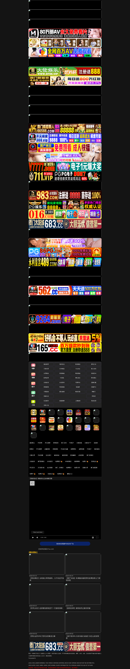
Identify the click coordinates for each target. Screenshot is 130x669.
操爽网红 (73, 449)
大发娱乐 (32, 461)
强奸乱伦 (62, 364)
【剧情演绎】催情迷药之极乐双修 (78, 608)
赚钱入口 (70, 474)
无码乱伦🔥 (94, 461)
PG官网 (40, 443)
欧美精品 (77, 364)
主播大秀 (32, 455)
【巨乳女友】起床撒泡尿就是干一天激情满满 (46, 608)
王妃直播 (40, 455)
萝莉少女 (93, 364)
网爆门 (94, 391)
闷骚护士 (93, 387)
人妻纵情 (77, 401)
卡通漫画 (46, 391)
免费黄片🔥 (60, 474)
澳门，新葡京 (59, 467)
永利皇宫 (50, 461)
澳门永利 (64, 443)
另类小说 (46, 405)
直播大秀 (85, 467)
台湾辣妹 (46, 373)
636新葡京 (68, 461)
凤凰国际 (55, 449)
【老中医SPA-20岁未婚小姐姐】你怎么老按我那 (82, 637)
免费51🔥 (85, 461)
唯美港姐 (77, 373)
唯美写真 (77, 391)
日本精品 (62, 368)
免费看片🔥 (58, 461)
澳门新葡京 (90, 455)
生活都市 (46, 401)
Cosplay (78, 368)
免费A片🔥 (41, 474)
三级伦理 (46, 368)
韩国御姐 (62, 373)
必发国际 (81, 455)
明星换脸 (62, 387)
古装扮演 (46, 382)
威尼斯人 (32, 443)
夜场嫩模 (73, 455)
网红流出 (77, 378)
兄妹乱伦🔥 (51, 474)
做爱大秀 (77, 467)
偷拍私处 (56, 455)
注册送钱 (79, 443)
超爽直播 (81, 449)
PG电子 (71, 443)
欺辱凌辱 (46, 378)
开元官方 (32, 467)
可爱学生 (77, 382)
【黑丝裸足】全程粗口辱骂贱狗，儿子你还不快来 (47, 579)
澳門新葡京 (41, 461)
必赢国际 (47, 449)
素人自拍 (93, 368)
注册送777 (88, 443)
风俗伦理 (93, 401)
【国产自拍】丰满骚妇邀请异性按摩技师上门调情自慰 (83, 579)
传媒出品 (46, 396)
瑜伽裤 (78, 387)
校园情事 (62, 401)
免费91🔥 (32, 474)
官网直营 (56, 443)
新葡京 (32, 449)
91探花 (62, 378)
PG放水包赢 (64, 449)
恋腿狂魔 (93, 382)
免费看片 (69, 467)
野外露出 (93, 378)
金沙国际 (50, 467)
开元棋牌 (47, 443)
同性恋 (94, 396)
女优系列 (62, 382)
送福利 (96, 443)
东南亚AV (93, 373)
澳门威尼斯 (94, 467)
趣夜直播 (65, 455)
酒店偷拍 (97, 449)
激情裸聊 (77, 461)
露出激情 (62, 391)
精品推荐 (46, 364)
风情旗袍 (46, 387)
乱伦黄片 (48, 455)
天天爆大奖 (41, 467)
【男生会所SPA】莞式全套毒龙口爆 (42, 636)
